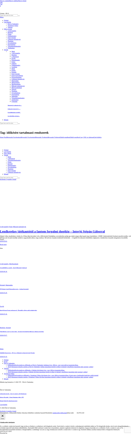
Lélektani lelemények (18, 79)
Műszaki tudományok (18, 86)
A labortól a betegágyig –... (14, 109)
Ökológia (14, 91)
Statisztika (15, 96)
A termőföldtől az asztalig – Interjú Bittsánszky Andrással (13, 267)
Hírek (13, 69)
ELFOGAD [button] (80, 413)
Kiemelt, (3, 285)
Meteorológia (16, 82)
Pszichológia (15, 94)
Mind (13, 51)
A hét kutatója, (4, 264)
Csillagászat (15, 56)
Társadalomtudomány (18, 98)
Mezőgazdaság (16, 84)
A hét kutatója (16, 53)
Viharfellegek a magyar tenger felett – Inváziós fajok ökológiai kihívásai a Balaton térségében (22, 331)
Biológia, (3, 328)
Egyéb (13, 58)
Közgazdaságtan (16, 77)
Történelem (15, 100)
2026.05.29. (3, 293)
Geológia (14, 67)
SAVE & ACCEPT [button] (6, 431)
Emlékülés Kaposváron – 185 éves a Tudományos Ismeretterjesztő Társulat (17, 352)
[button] (3, 137)
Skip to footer (22, 1)
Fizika (13, 62)
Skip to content (4, 1)
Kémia (14, 70)
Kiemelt (14, 72)
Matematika (15, 81)
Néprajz (14, 89)
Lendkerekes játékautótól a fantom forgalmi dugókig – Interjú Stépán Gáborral (52, 231)
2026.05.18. (3, 314)
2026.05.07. (3, 335)
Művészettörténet (17, 88)
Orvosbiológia (16, 93)
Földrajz (14, 63)
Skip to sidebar (13, 1)
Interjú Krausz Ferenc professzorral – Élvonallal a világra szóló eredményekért (18, 310)
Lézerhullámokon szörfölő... (14, 112)
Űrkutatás (14, 101)
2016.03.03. (3, 241)
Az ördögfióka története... (14, 116)
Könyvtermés (16, 74)
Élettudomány (16, 60)
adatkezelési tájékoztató (60, 413)
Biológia (14, 55)
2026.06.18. (3, 271)
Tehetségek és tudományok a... (15, 105)
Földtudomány (16, 65)
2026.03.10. (3, 356)
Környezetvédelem (17, 75)
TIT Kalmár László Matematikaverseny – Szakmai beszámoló (14, 289)
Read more (3, 244)
